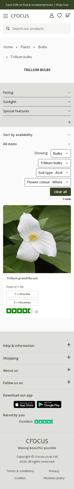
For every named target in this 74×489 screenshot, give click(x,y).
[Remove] (66, 153)
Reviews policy (54, 478)
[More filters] (69, 122)
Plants (25, 47)
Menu (4, 15)
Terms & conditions (20, 471)
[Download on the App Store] (24, 404)
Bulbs (42, 47)
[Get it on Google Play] (49, 404)
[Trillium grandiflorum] (37, 239)
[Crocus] (37, 444)
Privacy (54, 471)
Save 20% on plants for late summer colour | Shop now (37, 5)
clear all (60, 191)
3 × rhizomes (22, 302)
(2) (36, 311)
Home (8, 47)
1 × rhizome (22, 294)
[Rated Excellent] (45, 421)
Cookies (20, 478)
